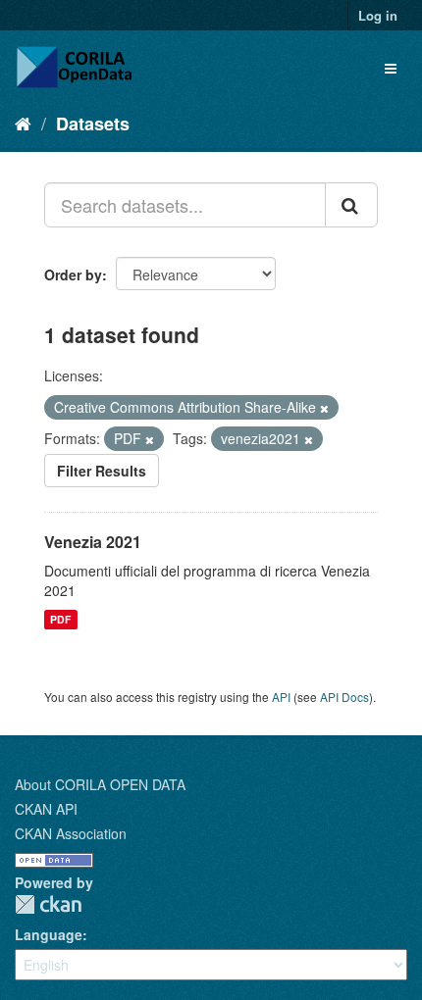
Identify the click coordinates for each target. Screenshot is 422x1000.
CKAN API (46, 809)
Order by (73, 274)
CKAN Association (71, 833)
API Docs (344, 696)
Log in (377, 15)
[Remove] (324, 408)
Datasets (93, 123)
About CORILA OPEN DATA (100, 784)
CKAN (48, 904)
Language (48, 934)
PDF (60, 619)
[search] (351, 204)
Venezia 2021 (92, 541)
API (281, 696)
